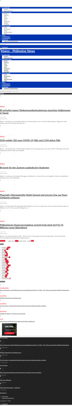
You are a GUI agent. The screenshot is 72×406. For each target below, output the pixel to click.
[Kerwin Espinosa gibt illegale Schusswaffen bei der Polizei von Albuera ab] (2, 317)
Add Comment (3, 118)
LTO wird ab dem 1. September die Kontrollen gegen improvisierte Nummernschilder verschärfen (23, 305)
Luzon (6, 18)
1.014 (24, 241)
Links (5, 34)
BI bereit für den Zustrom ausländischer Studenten (24, 168)
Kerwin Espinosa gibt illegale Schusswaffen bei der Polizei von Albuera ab (17, 321)
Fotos (3, 35)
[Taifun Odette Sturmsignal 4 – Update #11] (2, 385)
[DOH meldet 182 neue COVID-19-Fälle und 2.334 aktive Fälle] (7, 135)
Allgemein (3, 296)
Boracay (6, 15)
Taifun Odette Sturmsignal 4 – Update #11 (10, 387)
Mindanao (7, 21)
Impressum (5, 40)
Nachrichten (6, 8)
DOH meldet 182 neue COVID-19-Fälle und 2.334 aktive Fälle (30, 140)
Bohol (6, 14)
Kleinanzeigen (6, 38)
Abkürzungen (8, 32)
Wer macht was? (7, 12)
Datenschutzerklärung (11, 41)
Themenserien (6, 37)
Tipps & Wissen (6, 26)
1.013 (20, 241)
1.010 (9, 241)
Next (32, 241)
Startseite (3, 91)
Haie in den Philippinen (5, 380)
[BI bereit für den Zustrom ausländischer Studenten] (7, 162)
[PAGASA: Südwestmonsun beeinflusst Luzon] (2, 294)
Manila (9, 91)
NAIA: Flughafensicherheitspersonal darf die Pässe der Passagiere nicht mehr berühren (20, 372)
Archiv (6, 9)
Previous (2, 241)
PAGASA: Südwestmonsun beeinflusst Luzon (10, 298)
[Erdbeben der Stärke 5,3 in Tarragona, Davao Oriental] (2, 310)
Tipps (5, 27)
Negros (6, 23)
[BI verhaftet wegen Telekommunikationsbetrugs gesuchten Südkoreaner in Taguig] (7, 105)
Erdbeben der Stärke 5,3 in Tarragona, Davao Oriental (12, 313)
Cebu (5, 17)
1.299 (29, 241)
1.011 (13, 241)
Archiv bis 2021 (8, 11)
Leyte (5, 20)
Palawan (6, 24)
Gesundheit (7, 29)
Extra (5, 30)
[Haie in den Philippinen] (2, 378)
